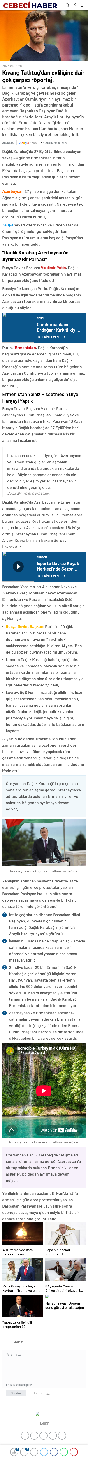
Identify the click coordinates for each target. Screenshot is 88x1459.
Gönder (16, 1393)
